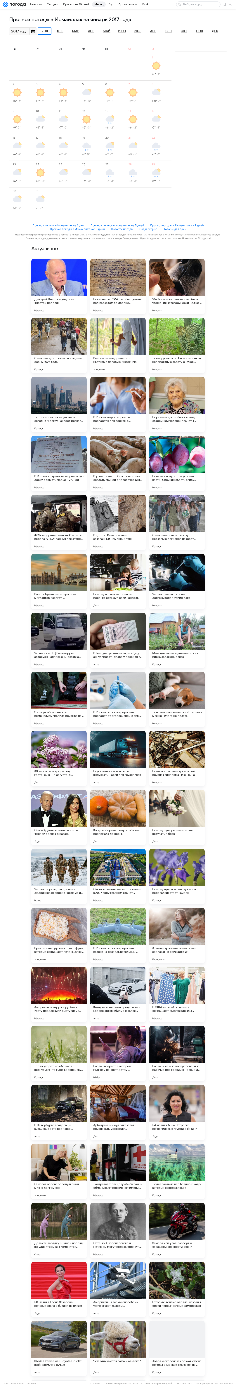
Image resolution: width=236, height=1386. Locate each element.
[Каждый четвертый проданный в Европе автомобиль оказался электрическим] (118, 994)
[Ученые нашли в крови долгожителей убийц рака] (177, 581)
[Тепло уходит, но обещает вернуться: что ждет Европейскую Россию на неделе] (59, 1053)
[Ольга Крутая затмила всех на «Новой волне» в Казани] (59, 817)
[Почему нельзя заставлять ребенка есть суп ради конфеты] (118, 581)
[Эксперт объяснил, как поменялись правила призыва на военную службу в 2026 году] (59, 699)
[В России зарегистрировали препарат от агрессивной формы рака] (118, 699)
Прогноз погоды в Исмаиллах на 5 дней (117, 225)
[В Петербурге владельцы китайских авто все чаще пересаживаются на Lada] (59, 1112)
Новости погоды (122, 229)
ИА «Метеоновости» (222, 1383)
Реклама (31, 1383)
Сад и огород (148, 229)
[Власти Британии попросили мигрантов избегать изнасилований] (59, 581)
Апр (91, 31)
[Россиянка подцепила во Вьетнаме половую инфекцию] (118, 345)
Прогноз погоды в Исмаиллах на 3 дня (58, 225)
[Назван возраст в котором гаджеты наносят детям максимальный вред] (118, 1053)
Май (106, 31)
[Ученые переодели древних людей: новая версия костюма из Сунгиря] (59, 876)
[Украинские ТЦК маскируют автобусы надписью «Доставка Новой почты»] (59, 640)
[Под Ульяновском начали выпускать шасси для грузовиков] (118, 758)
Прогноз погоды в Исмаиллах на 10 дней (77, 229)
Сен (168, 31)
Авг (153, 31)
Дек (215, 31)
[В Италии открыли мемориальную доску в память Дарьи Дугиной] (59, 463)
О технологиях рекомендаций (157, 1383)
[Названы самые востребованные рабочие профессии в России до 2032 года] (177, 1053)
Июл (137, 31)
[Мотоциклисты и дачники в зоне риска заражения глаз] (177, 640)
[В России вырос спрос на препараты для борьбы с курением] (118, 404)
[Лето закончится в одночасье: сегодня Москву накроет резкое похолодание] (59, 404)
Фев (60, 31)
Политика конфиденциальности (121, 1383)
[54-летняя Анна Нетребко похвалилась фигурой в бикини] (177, 1112)
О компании (17, 1383)
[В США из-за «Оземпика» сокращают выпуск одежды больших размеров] (177, 994)
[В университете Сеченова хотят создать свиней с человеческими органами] (118, 463)
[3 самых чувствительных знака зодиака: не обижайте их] (177, 935)
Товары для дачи (175, 229)
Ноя (199, 31)
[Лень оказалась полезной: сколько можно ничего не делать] (177, 699)
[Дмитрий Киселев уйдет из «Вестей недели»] (59, 286)
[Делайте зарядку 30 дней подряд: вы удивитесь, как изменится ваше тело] (59, 1230)
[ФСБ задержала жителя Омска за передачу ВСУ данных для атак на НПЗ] (59, 522)
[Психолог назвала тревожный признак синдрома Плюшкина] (177, 758)
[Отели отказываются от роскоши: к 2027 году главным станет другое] (118, 876)
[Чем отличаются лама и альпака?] (118, 1348)
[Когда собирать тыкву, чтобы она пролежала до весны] (118, 817)
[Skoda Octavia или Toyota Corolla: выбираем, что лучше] (59, 1348)
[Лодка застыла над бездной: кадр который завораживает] (177, 1171)
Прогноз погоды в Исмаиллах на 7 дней (177, 225)
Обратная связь (184, 1383)
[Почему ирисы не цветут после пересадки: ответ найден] (177, 876)
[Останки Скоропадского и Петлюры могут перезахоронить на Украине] (118, 1230)
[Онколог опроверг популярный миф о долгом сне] (59, 1171)
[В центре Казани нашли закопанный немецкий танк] (118, 522)
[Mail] (5, 4)
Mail (6, 1383)
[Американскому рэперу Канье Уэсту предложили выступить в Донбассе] (59, 994)
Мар (75, 31)
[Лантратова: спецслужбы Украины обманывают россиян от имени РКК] (118, 1171)
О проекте (96, 1383)
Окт (184, 31)
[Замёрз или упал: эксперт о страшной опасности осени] (177, 1230)
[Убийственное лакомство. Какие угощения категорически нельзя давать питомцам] (177, 286)
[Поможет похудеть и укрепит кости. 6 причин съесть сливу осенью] (177, 463)
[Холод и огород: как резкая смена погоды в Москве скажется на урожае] (177, 1348)
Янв (44, 31)
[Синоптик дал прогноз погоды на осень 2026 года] (59, 345)
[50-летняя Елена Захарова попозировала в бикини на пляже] (59, 1289)
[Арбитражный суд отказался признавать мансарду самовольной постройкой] (118, 1112)
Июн (122, 31)
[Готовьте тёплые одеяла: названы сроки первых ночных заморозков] (177, 1289)
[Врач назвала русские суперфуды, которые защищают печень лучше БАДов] (59, 935)
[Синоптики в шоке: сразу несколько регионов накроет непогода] (177, 522)
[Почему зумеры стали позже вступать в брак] (177, 817)
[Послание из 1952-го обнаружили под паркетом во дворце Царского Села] (118, 286)
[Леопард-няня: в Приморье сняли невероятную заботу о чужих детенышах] (177, 345)
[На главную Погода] (17, 4)
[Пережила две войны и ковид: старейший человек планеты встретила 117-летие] (177, 404)
